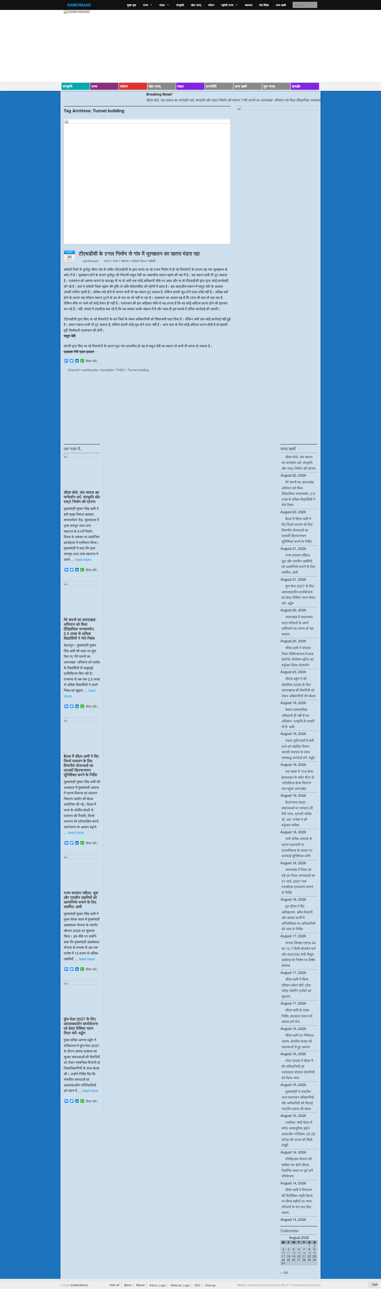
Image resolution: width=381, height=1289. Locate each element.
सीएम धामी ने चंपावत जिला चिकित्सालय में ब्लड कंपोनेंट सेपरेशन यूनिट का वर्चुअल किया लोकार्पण (298, 656)
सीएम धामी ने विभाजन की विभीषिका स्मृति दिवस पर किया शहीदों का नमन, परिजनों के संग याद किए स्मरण (297, 1201)
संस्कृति (180, 5)
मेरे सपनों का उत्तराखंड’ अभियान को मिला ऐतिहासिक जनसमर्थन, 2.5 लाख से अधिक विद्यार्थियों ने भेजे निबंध (290, 100)
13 (299, 1252)
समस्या (125, 261)
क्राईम (296, 86)
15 (309, 1252)
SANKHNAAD (79, 5)
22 (309, 1256)
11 (288, 1252)
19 (293, 1256)
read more (83, 559)
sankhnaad (90, 261)
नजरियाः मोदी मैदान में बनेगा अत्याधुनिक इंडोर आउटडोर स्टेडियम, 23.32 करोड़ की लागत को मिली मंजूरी (298, 1134)
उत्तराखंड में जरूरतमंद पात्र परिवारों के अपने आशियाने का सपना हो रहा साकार (298, 625)
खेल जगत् (196, 5)
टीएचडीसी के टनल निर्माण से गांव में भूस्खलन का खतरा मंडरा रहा (139, 253)
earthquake (90, 370)
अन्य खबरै (281, 5)
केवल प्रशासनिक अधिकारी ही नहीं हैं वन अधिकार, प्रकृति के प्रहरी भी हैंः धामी (298, 718)
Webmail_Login (180, 1285)
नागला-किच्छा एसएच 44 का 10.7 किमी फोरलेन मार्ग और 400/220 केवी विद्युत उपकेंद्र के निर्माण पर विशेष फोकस (299, 954)
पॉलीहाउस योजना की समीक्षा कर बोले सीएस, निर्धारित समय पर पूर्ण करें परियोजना (297, 1167)
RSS (197, 1285)
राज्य (145, 5)
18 (288, 1256)
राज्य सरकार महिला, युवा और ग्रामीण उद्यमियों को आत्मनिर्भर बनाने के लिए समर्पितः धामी (81, 899)
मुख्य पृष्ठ (131, 5)
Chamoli (73, 370)
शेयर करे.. (92, 361)
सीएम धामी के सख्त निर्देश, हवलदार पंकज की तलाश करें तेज (297, 1015)
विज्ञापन (128, 1285)
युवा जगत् (269, 86)
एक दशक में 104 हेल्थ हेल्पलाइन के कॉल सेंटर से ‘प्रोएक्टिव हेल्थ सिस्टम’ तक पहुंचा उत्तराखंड (298, 780)
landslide (107, 370)
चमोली (151, 261)
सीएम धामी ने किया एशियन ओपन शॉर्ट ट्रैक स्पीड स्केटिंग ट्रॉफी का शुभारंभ (296, 988)
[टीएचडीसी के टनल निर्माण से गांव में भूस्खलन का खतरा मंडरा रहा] (147, 183)
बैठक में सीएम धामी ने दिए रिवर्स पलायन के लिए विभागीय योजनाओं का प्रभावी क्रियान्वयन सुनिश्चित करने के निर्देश (81, 765)
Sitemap (210, 1285)
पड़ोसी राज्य (227, 5)
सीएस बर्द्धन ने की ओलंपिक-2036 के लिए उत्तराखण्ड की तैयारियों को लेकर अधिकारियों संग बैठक (299, 687)
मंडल (162, 5)
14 (304, 1252)
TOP (374, 1285)
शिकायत (140, 1285)
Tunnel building (138, 370)
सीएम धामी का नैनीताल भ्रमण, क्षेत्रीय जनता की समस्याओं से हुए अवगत (298, 1041)
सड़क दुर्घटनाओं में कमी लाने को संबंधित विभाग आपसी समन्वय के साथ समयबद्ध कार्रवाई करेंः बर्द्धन (298, 749)
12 (293, 1252)
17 (283, 1256)
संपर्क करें (115, 1285)
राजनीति (211, 86)
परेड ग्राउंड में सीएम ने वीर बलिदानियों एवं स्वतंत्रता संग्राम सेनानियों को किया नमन (298, 1069)
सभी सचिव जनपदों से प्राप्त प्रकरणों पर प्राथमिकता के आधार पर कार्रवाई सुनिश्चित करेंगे (297, 847)
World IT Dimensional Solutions (301, 1285)
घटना (107, 261)
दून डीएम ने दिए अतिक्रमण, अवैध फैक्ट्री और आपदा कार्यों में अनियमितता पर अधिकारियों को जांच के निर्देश (299, 917)
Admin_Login (157, 1285)
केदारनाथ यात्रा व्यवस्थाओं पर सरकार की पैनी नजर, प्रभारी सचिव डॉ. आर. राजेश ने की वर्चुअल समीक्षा (297, 813)
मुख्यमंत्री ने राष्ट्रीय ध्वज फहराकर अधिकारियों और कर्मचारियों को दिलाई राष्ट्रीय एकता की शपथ (298, 1100)
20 (299, 1256)
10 (283, 1252)
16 (314, 1252)
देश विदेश (264, 5)
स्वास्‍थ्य (248, 5)
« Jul (284, 1272)
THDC (120, 370)
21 (304, 1256)
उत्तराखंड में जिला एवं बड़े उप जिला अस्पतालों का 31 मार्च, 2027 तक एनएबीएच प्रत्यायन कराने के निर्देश (298, 881)
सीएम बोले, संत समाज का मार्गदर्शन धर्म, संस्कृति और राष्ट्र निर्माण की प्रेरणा (172, 100)
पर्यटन (211, 5)
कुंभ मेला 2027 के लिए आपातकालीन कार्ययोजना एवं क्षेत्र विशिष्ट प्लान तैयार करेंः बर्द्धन (81, 1025)
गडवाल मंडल (138, 261)
